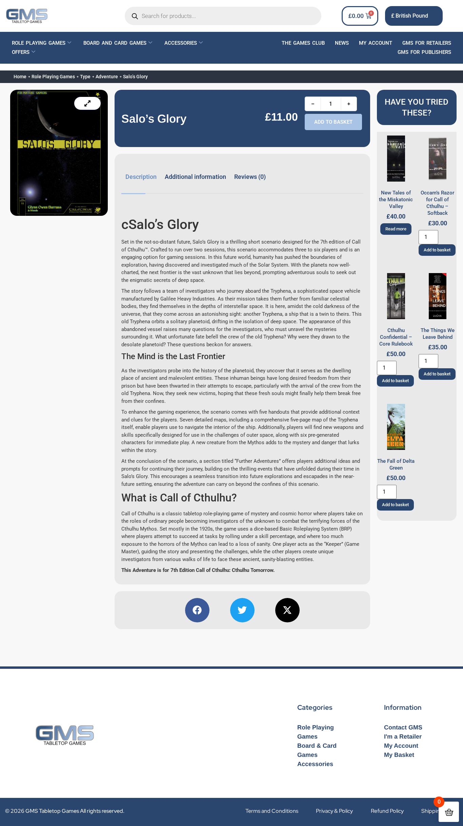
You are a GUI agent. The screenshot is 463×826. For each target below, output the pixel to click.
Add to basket (333, 122)
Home (20, 76)
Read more (395, 228)
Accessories (180, 43)
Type (85, 76)
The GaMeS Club (303, 43)
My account (375, 43)
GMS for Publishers (424, 52)
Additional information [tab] (195, 176)
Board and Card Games (114, 43)
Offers (20, 52)
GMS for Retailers (426, 43)
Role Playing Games (38, 43)
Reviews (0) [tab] (250, 176)
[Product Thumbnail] (87, 103)
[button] (197, 610)
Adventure (107, 76)
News (342, 43)
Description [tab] (141, 176)
